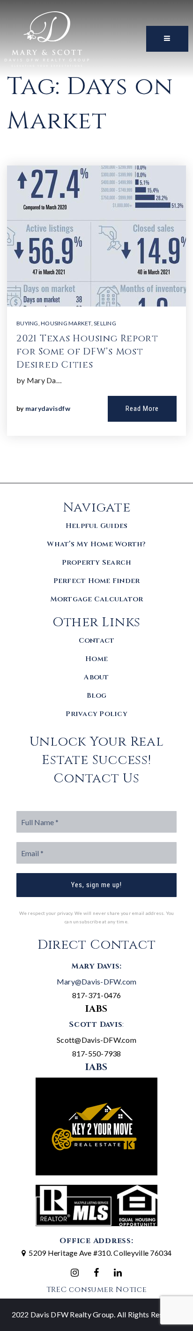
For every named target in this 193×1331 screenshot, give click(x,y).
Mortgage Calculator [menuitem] (96, 599)
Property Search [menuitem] (97, 562)
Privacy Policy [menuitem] (96, 714)
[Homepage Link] (47, 37)
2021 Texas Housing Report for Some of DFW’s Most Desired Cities (87, 351)
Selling (105, 323)
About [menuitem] (96, 677)
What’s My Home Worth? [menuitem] (96, 544)
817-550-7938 (96, 1053)
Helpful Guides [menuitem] (97, 526)
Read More (142, 408)
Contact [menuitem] (97, 641)
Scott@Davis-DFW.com (96, 1039)
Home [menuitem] (96, 659)
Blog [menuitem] (97, 696)
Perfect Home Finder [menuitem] (96, 581)
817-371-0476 (96, 995)
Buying (27, 323)
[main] (96, 241)
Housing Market (66, 323)
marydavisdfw (47, 408)
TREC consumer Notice (96, 1289)
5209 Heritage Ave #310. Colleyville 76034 (100, 1252)
